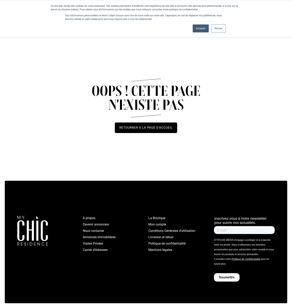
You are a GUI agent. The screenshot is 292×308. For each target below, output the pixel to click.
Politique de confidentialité (167, 243)
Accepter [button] (200, 28)
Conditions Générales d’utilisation (171, 231)
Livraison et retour (161, 237)
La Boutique (156, 218)
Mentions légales (160, 250)
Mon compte (157, 224)
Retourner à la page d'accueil (146, 127)
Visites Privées (93, 243)
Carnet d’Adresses (95, 250)
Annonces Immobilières (99, 237)
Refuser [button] (218, 28)
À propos (89, 218)
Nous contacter (93, 231)
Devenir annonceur (96, 224)
